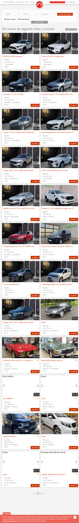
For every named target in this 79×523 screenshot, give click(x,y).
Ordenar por (71, 29)
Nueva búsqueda (65, 14)
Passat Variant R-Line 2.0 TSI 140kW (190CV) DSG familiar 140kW (27, 246)
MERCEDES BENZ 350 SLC (52, 360)
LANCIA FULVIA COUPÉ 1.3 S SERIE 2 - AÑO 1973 (22, 360)
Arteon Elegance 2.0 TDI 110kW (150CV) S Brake (60, 132)
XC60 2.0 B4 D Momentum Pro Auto (55, 170)
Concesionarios (9, 2)
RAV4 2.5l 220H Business (12, 56)
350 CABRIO (8, 398)
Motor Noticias (23, 2)
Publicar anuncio (57, 2)
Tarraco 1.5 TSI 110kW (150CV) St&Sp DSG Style (21, 132)
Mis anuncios (71, 2)
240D (44, 398)
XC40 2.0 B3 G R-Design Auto (53, 56)
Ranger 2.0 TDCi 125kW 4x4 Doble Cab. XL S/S (59, 208)
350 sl (44, 322)
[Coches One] (39, 5)
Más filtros (39, 22)
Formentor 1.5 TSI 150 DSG (13, 94)
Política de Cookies (9, 521)
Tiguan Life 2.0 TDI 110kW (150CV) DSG (18, 170)
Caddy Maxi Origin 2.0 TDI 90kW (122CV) (57, 284)
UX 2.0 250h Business (11, 284)
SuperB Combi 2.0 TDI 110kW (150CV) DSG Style (21, 208)
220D (44, 436)
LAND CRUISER (9, 436)
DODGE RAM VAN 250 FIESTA (53, 474)
